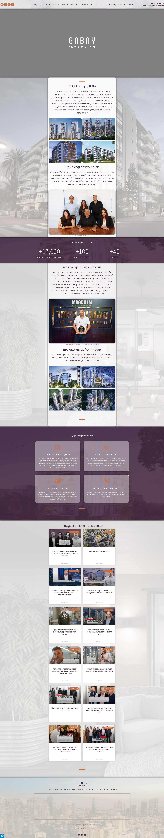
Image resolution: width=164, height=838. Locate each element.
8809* (49, 789)
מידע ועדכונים (82, 4)
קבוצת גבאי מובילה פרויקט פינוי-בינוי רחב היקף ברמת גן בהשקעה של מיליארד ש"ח (99, 710)
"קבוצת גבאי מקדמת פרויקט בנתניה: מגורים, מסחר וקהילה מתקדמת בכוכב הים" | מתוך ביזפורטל (64, 671)
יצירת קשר (38, 4)
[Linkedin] (2, 4)
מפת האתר (71, 825)
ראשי (131, 4)
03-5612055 (80, 789)
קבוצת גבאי (157, 3)
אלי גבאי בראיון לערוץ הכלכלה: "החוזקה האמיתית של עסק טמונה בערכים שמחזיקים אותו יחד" (65, 592)
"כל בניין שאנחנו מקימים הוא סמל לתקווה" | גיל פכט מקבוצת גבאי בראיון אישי (99, 632)
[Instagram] (9, 4)
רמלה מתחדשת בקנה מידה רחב (99, 551)
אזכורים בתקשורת (118, 4)
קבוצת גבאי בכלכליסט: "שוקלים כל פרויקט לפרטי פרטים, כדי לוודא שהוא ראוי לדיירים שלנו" (65, 749)
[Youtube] (5, 4)
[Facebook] (12, 4)
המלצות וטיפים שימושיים (63, 4)
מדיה (48, 4)
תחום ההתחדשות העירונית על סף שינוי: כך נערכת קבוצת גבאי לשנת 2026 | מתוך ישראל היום (64, 553)
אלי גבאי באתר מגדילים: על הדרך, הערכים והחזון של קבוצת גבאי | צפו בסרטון (64, 632)
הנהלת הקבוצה (99, 4)
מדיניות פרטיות (82, 828)
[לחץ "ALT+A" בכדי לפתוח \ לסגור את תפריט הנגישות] (2, 836)
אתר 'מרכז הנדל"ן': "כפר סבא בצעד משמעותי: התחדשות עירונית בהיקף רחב (99, 591)
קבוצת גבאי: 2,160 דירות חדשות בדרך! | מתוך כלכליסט (64, 709)
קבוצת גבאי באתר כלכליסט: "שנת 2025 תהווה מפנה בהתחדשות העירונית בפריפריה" (99, 749)
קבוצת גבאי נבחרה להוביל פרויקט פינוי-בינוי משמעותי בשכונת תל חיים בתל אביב (99, 670)
